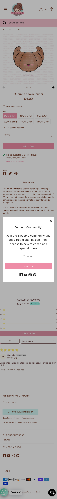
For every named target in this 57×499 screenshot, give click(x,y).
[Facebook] (21, 274)
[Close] (51, 221)
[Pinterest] (34, 274)
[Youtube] (25, 274)
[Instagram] (30, 274)
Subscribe (28, 266)
